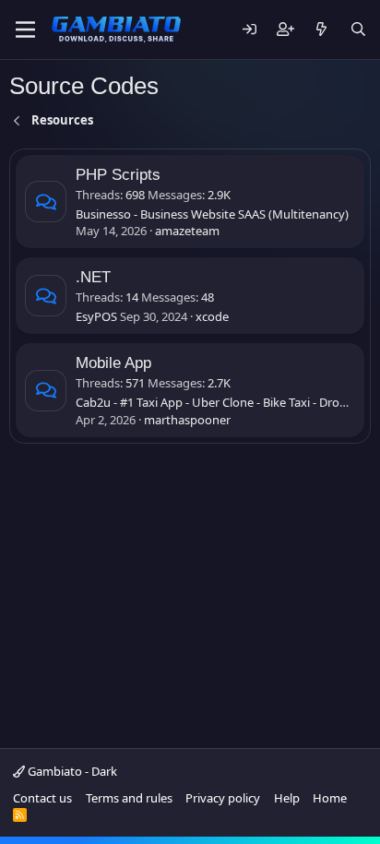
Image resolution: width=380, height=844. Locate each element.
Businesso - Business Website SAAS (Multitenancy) (212, 214)
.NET (93, 277)
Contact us (42, 798)
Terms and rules (129, 798)
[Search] (358, 30)
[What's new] (321, 30)
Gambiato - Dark (71, 771)
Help (287, 798)
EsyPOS (96, 316)
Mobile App (113, 363)
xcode (212, 316)
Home (330, 798)
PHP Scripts (118, 175)
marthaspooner (187, 419)
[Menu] (25, 29)
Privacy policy (222, 798)
